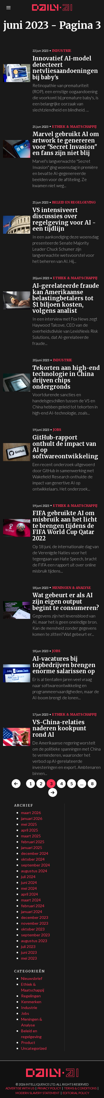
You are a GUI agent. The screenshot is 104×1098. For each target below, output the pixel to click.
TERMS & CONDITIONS (80, 1088)
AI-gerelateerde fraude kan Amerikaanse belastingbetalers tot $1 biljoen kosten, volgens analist (65, 298)
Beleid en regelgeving (74, 202)
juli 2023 (28, 946)
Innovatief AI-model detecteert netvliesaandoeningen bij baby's (65, 68)
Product (28, 1042)
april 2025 (29, 830)
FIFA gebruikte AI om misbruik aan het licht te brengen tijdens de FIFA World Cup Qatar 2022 (64, 526)
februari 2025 (32, 841)
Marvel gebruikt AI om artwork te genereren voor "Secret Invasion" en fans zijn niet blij (65, 143)
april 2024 (29, 894)
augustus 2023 (34, 940)
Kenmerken (31, 1001)
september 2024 (35, 865)
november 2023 (34, 923)
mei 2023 (29, 958)
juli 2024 (28, 876)
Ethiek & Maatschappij (74, 126)
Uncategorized (34, 1048)
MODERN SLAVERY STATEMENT (38, 1093)
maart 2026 (31, 812)
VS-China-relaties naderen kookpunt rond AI (59, 728)
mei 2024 (29, 888)
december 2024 (34, 853)
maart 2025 (31, 835)
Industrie (61, 51)
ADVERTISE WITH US (20, 1088)
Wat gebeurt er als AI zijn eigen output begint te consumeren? (65, 601)
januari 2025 (31, 847)
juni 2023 (29, 952)
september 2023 (35, 934)
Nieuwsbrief (31, 978)
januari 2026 (31, 818)
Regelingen (31, 995)
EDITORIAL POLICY (76, 1093)
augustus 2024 (34, 870)
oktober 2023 (33, 929)
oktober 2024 (33, 859)
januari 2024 (31, 911)
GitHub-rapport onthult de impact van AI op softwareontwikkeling (65, 447)
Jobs (57, 430)
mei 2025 (29, 824)
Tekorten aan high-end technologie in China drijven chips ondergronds (66, 377)
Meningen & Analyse (71, 588)
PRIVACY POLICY (49, 1088)
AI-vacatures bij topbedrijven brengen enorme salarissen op (63, 665)
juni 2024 (29, 882)
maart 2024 (31, 900)
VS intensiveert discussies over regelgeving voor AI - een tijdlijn (64, 219)
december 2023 (34, 917)
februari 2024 (32, 905)
